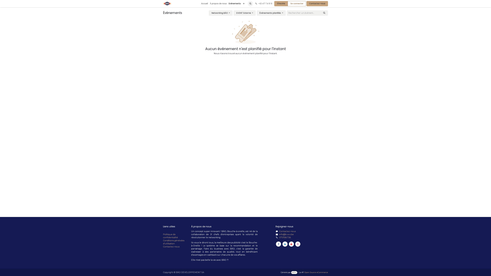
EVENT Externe (244, 13)
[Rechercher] (324, 13)
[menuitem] (204, 3)
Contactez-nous (317, 3)
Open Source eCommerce (316, 272)
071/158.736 (285, 237)
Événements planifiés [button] (270, 13)
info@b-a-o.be (286, 234)
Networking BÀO (219, 13)
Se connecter (296, 3)
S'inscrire (281, 3)
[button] (250, 3)
